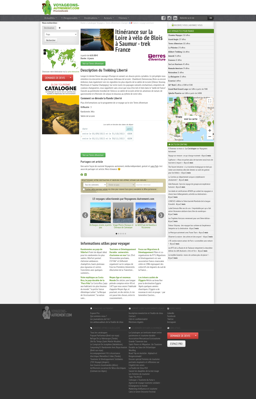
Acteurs (108, 18)
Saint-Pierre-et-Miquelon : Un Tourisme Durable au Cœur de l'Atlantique (145, 346)
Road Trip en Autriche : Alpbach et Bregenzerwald (143, 355)
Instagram (171, 321)
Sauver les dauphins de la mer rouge (144, 370)
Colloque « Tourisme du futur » (142, 379)
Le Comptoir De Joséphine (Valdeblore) (106, 344)
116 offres (178, 51)
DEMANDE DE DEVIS (55, 78)
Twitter (170, 319)
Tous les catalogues (98, 332)
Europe (125, 22)
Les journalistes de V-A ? (100, 319)
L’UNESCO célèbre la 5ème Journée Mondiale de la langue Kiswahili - (189, 202)
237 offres (177, 39)
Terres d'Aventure (112, 22)
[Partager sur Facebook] (82, 174)
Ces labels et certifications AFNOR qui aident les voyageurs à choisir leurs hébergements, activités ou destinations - (190, 194)
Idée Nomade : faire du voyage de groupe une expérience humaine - (189, 185)
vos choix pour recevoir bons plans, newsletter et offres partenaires (120, 189)
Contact (132, 316)
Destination (49, 27)
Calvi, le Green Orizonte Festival (142, 391)
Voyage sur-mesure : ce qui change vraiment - (189, 155)
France (135, 22)
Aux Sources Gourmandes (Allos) (104, 365)
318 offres (179, 35)
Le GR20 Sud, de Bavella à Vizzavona (145, 226)
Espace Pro (95, 313)
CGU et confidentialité (138, 319)
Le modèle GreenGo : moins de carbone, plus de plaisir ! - (188, 256)
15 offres (176, 72)
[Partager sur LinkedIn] (85, 174)
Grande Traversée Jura (138, 341)
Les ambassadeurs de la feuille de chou (106, 321)
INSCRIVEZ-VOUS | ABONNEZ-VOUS (188, 25)
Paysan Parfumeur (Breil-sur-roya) (104, 335)
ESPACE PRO (176, 344)
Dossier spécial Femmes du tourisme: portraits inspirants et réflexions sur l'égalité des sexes (144, 362)
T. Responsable (69, 18)
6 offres (174, 80)
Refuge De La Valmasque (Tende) (104, 338)
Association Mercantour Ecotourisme (144, 338)
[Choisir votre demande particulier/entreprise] (70, 78)
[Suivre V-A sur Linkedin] (175, 18)
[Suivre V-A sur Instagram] (169, 18)
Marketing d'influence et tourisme (143, 388)
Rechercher (50, 40)
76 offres (174, 56)
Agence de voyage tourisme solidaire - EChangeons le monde (145, 384)
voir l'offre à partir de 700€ (188, 89)
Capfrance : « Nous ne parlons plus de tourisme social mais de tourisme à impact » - (190, 161)
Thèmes (123, 18)
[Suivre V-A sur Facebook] (163, 18)
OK (210, 17)
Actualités (49, 18)
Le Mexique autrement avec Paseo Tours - (188, 232)
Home (83, 22)
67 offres (175, 60)
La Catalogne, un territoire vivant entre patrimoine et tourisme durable (145, 334)
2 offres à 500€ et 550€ (180, 85)
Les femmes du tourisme (139, 373)
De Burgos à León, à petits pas (101, 226)
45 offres (178, 64)
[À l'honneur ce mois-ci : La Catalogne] (60, 108)
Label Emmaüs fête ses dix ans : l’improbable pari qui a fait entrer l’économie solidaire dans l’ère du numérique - (189, 211)
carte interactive (73, 71)
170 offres (176, 47)
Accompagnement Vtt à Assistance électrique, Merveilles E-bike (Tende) (105, 355)
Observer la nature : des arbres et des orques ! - (190, 236)
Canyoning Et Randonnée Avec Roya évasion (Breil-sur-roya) (108, 349)
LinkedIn (170, 313)
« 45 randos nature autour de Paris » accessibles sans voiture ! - (190, 242)
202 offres (179, 43)
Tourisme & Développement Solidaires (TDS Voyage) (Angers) (106, 361)
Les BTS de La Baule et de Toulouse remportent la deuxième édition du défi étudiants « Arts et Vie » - (190, 249)
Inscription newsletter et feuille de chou (146, 313)
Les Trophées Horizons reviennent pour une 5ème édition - (189, 220)
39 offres (178, 68)
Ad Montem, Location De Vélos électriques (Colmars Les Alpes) (108, 369)
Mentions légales (136, 321)
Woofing (132, 350)
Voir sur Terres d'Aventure (93, 63)
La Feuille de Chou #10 (138, 367)
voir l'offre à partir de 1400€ (185, 93)
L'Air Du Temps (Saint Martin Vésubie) (105, 341)
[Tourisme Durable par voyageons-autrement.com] (60, 7)
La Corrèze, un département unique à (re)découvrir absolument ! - (186, 178)
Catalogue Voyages (95, 22)
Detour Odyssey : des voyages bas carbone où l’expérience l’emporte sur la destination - (189, 227)
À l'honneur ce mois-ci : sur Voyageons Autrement (187, 150)
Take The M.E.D (135, 376)
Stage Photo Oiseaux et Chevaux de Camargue (123, 226)
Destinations (91, 18)
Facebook (171, 316)
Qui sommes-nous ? (98, 316)
